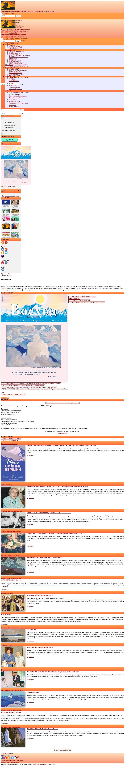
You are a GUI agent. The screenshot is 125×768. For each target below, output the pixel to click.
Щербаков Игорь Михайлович (10, 555)
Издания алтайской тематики (17, 40)
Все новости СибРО (14, 48)
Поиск (18, 15)
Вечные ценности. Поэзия (16, 36)
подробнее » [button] (30, 455)
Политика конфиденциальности (10, 762)
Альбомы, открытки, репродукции (18, 38)
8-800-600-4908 (62, 433)
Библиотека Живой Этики (16, 26)
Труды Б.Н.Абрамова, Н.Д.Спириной (19, 55)
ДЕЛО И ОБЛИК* (74, 298)
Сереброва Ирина (6, 484)
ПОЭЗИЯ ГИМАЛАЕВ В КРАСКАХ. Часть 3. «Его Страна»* (86, 302)
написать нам (39, 11)
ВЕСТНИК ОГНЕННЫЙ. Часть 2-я (11, 712)
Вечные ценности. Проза (16, 60)
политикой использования (39, 764)
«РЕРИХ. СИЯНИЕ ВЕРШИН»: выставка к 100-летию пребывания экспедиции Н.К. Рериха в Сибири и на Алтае (34, 389)
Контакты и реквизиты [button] (7, 753)
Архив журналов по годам (16, 74)
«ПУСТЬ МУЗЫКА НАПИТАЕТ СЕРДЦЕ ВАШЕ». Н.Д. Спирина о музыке (22, 385)
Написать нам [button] (5, 755)
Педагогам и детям (14, 87)
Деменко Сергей (6, 670)
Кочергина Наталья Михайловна (11, 511)
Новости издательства (15, 46)
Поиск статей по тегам (15, 73)
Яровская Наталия (7, 593)
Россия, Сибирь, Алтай (15, 89)
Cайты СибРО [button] (9, 90)
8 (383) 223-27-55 (9, 13)
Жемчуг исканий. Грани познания (18, 57)
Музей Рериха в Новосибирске (18, 96)
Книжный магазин (14, 106)
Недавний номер (13, 43)
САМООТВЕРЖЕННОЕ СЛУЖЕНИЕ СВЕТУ (40, 647)
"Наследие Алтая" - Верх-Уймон (18, 77)
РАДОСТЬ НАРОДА (33, 692)
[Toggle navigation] (2, 14)
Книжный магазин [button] (10, 76)
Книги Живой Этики (14, 101)
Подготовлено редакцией (9, 444)
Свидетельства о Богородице (10, 196)
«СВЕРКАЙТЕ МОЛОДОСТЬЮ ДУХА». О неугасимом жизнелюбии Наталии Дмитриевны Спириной (30, 383)
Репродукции (12, 85)
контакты (30, 11)
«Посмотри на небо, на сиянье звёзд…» (13, 394)
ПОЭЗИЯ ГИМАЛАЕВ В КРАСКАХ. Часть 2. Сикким (42, 729)
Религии (11, 83)
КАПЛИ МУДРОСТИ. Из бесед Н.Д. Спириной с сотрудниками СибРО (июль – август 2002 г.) (28, 387)
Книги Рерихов (13, 82)
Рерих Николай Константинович (11, 690)
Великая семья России (15, 53)
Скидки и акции (13, 80)
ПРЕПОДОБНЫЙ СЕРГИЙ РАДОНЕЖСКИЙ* (82, 296)
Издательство (13, 99)
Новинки (11, 78)
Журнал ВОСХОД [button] (10, 67)
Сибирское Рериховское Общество (19, 92)
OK (2, 766)
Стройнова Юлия (6, 645)
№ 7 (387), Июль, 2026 (8, 186)
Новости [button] (7, 19)
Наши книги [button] (8, 50)
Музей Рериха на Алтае (16, 98)
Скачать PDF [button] (5, 398)
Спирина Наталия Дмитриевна (11, 531)
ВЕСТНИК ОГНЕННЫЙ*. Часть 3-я (79, 300)
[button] (62, 403)
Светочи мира (13, 58)
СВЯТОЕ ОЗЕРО (32, 629)
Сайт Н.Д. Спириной (14, 94)
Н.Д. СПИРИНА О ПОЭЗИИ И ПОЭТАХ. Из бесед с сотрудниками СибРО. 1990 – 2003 (53, 671)
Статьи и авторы (13, 71)
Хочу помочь (12, 105)
